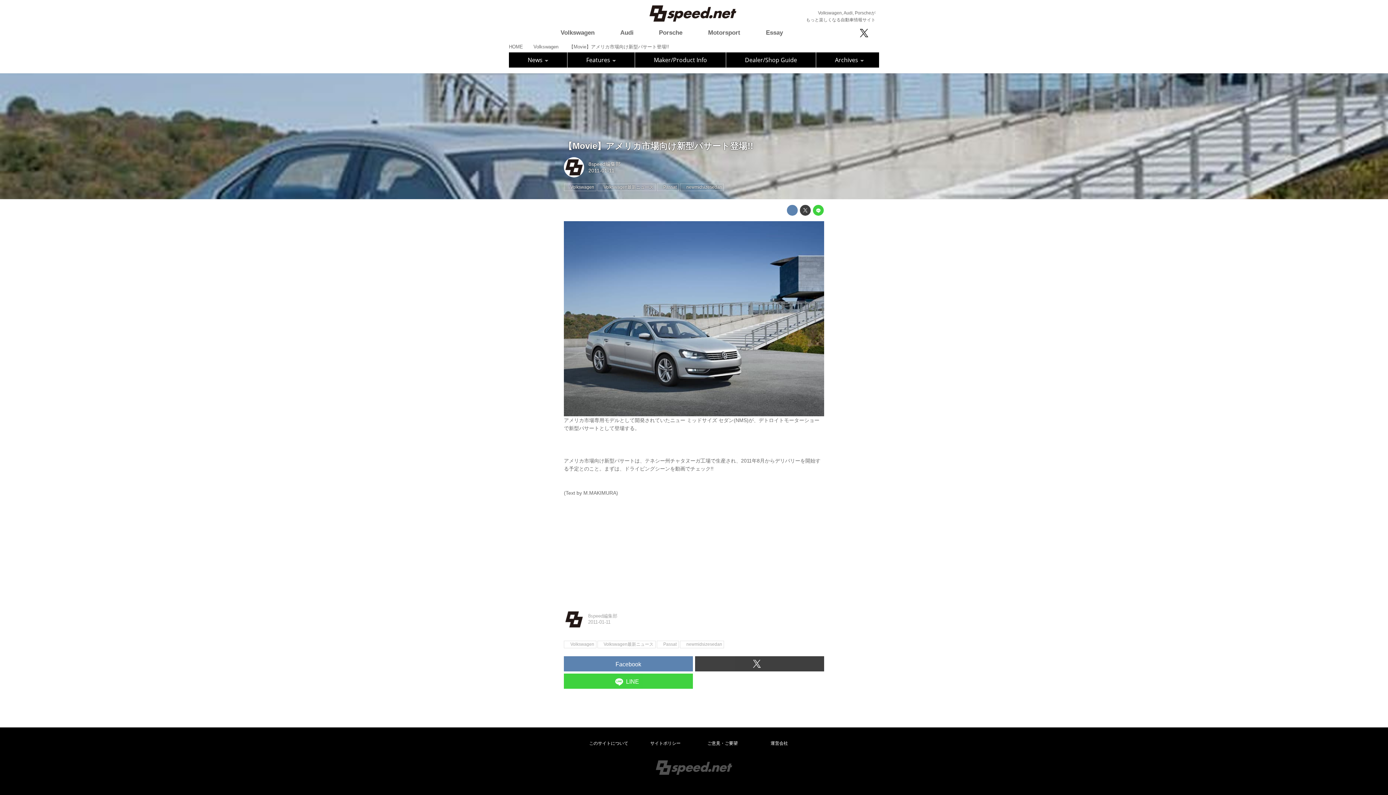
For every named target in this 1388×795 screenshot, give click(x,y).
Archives (847, 60)
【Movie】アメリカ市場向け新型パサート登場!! (658, 146)
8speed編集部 (604, 164)
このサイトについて (608, 743)
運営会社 (779, 743)
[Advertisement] (694, 547)
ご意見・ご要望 (722, 743)
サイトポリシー (665, 743)
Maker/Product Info (680, 60)
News (536, 60)
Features (599, 60)
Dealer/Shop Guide (771, 60)
